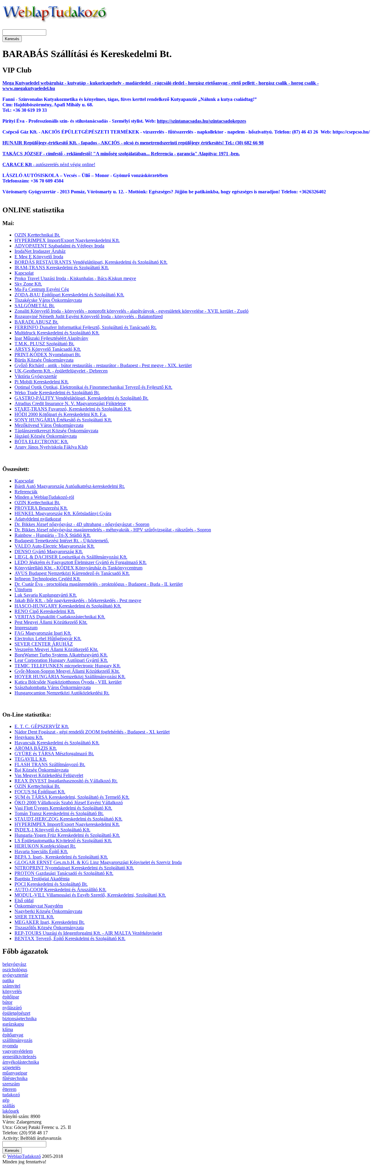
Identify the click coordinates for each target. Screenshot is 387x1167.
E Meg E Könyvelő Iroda (39, 256)
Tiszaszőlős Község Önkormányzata (49, 927)
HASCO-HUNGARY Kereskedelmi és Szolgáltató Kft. (68, 605)
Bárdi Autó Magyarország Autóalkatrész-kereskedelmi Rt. (70, 486)
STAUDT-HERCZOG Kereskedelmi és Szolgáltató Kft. (68, 818)
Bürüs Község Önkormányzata (44, 360)
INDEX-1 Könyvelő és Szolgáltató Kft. (52, 829)
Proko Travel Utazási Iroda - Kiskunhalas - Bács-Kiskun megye (75, 278)
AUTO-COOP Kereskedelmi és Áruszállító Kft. (60, 889)
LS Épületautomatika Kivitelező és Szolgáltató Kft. (63, 840)
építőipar (10, 996)
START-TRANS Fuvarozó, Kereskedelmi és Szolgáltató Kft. (73, 408)
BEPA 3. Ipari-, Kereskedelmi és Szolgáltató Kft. (61, 856)
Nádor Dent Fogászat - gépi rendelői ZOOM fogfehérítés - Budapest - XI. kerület (92, 731)
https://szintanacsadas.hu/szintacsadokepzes (201, 121)
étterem (9, 1089)
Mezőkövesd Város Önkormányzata (49, 425)
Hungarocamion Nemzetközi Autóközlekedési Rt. (62, 692)
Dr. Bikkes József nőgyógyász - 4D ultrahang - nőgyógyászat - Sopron (82, 524)
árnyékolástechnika (20, 1062)
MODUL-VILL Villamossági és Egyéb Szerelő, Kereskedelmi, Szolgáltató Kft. (90, 895)
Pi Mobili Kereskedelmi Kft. (42, 381)
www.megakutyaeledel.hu (28, 88)
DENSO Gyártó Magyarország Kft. (49, 551)
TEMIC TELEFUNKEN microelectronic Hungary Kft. (68, 665)
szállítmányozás (17, 1040)
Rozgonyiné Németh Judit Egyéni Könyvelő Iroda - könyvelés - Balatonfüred (89, 316)
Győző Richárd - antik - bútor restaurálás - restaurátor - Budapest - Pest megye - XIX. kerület (103, 365)
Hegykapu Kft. (29, 737)
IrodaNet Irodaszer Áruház (40, 251)
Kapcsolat (24, 273)
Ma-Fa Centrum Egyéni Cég (42, 289)
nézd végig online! (77, 164)
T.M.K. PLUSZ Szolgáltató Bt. (44, 343)
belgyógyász (14, 964)
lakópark (10, 1111)
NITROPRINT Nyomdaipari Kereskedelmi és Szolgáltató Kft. (74, 867)
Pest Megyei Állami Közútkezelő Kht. (51, 622)
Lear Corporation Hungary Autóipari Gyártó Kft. (61, 660)
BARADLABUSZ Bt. (36, 321)
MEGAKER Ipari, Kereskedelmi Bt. (50, 922)
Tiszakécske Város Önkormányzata (48, 300)
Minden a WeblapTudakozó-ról (44, 497)
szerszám (11, 1083)
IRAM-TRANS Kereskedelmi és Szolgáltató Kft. (62, 267)
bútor (7, 1002)
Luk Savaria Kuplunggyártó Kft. (46, 595)
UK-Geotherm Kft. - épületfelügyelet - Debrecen (61, 370)
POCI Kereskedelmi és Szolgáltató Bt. (51, 884)
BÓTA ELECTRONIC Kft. (41, 441)
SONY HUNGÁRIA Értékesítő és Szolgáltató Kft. (63, 419)
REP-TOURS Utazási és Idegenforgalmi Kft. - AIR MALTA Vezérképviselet (88, 933)
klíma (7, 1029)
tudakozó (11, 1094)
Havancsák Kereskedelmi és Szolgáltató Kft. (57, 742)
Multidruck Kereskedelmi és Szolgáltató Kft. (57, 332)
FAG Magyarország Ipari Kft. (43, 633)
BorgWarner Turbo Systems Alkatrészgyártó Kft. (61, 654)
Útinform (23, 589)
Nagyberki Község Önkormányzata (48, 911)
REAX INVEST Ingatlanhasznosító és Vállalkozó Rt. (66, 780)
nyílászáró (12, 1007)
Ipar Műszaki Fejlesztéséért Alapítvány (51, 338)
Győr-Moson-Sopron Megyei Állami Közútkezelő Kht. (67, 671)
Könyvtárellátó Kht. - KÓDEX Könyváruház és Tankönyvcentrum (78, 567)
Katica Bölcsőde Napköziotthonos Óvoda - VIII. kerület (68, 682)
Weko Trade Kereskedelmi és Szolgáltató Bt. (57, 392)
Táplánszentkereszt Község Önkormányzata (56, 430)
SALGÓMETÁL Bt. (35, 305)
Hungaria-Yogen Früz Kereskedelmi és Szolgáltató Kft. (67, 835)
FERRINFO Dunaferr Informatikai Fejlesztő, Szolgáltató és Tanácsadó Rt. (86, 327)
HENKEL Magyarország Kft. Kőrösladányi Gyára (63, 513)
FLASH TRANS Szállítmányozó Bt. (50, 764)
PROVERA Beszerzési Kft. (41, 508)
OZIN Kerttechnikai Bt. (37, 234)
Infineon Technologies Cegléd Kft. (48, 578)
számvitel (11, 985)
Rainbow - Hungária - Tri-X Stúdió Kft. (53, 535)
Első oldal (24, 900)
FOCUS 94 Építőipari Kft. (40, 791)
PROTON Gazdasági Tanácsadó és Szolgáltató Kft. (64, 873)
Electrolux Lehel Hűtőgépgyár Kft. (48, 638)
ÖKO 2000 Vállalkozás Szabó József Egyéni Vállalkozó (69, 802)
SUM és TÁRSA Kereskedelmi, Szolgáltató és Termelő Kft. (72, 797)
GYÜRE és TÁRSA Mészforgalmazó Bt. (54, 753)
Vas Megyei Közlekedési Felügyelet (49, 775)
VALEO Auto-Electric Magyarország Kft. (55, 546)
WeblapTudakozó (24, 1156)
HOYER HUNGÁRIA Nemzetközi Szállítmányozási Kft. (70, 676)
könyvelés (12, 991)
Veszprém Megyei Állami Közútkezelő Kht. (56, 649)
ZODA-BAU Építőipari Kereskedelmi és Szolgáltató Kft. (69, 294)
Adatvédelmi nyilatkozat (38, 518)
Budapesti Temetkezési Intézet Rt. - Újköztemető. (62, 540)
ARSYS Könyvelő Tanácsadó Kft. (48, 349)
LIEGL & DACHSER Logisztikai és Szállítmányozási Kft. (71, 556)
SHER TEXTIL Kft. (34, 916)
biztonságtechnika (19, 1018)
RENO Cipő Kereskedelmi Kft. (45, 611)
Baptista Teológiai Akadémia (42, 878)
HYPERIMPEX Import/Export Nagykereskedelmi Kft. (67, 240)
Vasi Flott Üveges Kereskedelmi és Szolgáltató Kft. (63, 808)
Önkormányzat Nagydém (39, 905)
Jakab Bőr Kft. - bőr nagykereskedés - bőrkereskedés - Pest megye (78, 600)
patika (8, 980)
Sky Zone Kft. (28, 283)
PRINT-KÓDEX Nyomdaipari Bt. (48, 354)
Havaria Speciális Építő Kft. (41, 851)
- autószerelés (30, 164)
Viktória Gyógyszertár (36, 376)
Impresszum (26, 627)
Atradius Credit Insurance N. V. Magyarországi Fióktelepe (70, 403)
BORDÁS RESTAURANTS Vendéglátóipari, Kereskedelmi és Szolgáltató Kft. (91, 262)
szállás (8, 1105)
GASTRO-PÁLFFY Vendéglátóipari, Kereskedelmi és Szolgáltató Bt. (81, 398)
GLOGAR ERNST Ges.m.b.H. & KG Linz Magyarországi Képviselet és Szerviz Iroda (98, 862)
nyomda (10, 1045)
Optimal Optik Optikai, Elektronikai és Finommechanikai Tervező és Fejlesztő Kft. (93, 387)
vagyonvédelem (17, 1051)
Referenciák (26, 491)
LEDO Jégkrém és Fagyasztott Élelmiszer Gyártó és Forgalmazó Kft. (81, 562)
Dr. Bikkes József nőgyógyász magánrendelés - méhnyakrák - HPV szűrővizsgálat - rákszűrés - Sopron (113, 529)
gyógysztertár (15, 975)
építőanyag (12, 1034)
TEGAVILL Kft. (31, 759)
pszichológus (14, 969)
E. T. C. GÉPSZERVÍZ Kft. (42, 726)
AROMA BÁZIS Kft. (36, 748)
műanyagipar (14, 1072)
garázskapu (13, 1024)
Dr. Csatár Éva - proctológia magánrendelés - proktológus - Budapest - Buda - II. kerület (99, 584)
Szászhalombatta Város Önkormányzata (53, 687)
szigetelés (11, 1067)
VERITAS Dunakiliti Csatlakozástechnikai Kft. (60, 616)
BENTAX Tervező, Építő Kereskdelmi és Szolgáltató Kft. (70, 938)
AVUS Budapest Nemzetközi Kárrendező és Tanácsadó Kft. (72, 573)
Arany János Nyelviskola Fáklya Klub (51, 447)
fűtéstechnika (15, 1078)
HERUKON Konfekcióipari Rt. (45, 846)
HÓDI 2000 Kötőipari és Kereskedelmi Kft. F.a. (61, 414)
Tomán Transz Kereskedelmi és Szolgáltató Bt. (59, 813)
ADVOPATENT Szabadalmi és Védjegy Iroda (59, 245)
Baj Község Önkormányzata (42, 769)
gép (5, 1100)
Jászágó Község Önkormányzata (46, 436)
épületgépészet (16, 1013)
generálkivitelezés (19, 1056)
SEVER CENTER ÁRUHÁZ (44, 643)
